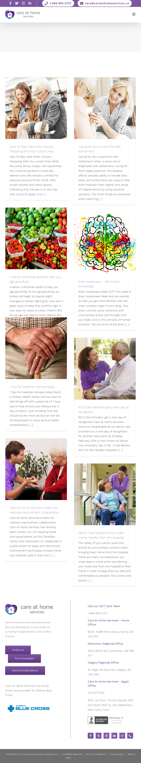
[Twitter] (98, 736)
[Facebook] (91, 736)
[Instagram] (106, 736)
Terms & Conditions (95, 754)
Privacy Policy (116, 754)
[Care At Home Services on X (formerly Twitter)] (16, 3)
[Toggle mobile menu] (134, 14)
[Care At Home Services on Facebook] (10, 3)
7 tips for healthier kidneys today (32, 386)
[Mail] (122, 736)
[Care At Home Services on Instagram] (23, 3)
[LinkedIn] (114, 736)
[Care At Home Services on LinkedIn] (29, 3)
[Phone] (130, 736)
